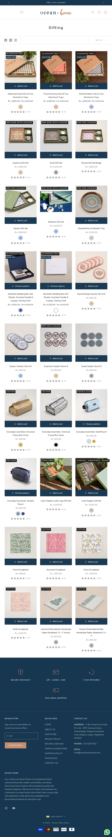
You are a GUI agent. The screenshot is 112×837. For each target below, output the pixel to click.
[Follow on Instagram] (6, 808)
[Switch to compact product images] (15, 40)
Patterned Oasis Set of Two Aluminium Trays (20, 95)
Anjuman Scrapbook (56, 569)
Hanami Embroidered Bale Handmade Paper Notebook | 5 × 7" (91, 632)
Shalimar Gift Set (56, 222)
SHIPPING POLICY (53, 753)
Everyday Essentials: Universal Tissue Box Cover (21, 433)
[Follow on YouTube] (13, 808)
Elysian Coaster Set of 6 (21, 366)
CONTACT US (51, 763)
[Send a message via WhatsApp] (107, 832)
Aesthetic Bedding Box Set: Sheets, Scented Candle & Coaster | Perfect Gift (21, 297)
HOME (48, 724)
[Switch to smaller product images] (10, 40)
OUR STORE (50, 734)
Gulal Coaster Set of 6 (91, 366)
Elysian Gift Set (21, 228)
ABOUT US (50, 729)
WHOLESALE (51, 758)
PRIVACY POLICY (53, 739)
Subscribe (15, 745)
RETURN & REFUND (54, 744)
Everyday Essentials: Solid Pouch (91, 432)
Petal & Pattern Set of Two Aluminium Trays (91, 95)
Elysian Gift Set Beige (91, 163)
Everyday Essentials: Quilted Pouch (20, 502)
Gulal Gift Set (56, 163)
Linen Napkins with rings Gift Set (56, 501)
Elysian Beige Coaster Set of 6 (91, 294)
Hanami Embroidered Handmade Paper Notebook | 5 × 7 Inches (56, 631)
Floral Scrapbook (20, 569)
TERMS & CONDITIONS (56, 748)
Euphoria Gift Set (21, 163)
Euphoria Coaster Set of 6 (56, 366)
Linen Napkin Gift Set (91, 501)
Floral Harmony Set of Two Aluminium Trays (56, 95)
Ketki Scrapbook (20, 629)
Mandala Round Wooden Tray (91, 228)
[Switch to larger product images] (5, 40)
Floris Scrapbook (91, 569)
